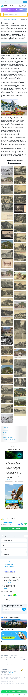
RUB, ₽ (6, 599)
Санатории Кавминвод (9, 561)
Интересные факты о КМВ (9, 439)
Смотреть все (9, 479)
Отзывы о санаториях (19, 657)
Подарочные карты (8, 569)
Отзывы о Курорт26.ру (6, 657)
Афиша (18, 659)
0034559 (11, 672)
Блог (2, 662)
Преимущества (14, 655)
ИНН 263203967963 (6, 674)
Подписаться (24, 609)
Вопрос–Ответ (9, 662)
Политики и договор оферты (8, 681)
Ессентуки (5, 430)
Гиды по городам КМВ (8, 437)
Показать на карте (8, 582)
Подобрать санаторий (14, 528)
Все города (5, 536)
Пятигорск (5, 427)
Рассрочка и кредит (8, 592)
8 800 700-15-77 (22, 5)
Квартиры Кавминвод (9, 566)
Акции (2, 659)
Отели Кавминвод (8, 564)
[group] (10, 648)
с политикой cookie (11, 2)
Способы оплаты (8, 591)
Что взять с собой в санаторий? (9, 664)
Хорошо (25, 2)
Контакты (6, 588)
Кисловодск (5, 432)
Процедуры (6, 554)
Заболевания (6, 549)
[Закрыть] (26, 10)
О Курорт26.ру (4, 655)
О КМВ (23, 659)
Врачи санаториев (10, 659)
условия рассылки (9, 611)
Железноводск (6, 434)
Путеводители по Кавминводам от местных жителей (12, 642)
